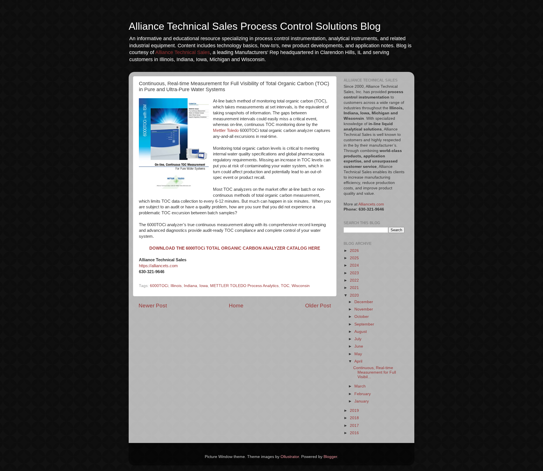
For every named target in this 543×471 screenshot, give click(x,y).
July (357, 339)
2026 (354, 251)
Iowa (203, 286)
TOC (285, 286)
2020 (354, 295)
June (358, 346)
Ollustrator (290, 457)
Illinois (176, 286)
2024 (354, 265)
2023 (354, 273)
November (363, 309)
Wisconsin (301, 286)
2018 (354, 418)
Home (236, 306)
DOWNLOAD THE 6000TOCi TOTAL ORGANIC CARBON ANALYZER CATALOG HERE (234, 248)
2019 (354, 410)
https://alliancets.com (158, 266)
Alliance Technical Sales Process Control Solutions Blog (255, 26)
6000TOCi (159, 286)
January (361, 401)
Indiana (190, 286)
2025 (354, 258)
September (364, 324)
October (361, 316)
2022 (354, 280)
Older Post (318, 306)
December (363, 302)
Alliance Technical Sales (182, 52)
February (362, 394)
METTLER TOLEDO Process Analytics (244, 286)
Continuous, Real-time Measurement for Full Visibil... (374, 372)
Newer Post (153, 306)
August (360, 331)
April (358, 361)
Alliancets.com (371, 204)
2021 (354, 288)
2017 (354, 425)
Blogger (330, 457)
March (360, 386)
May (358, 354)
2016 (354, 433)
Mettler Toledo (226, 130)
